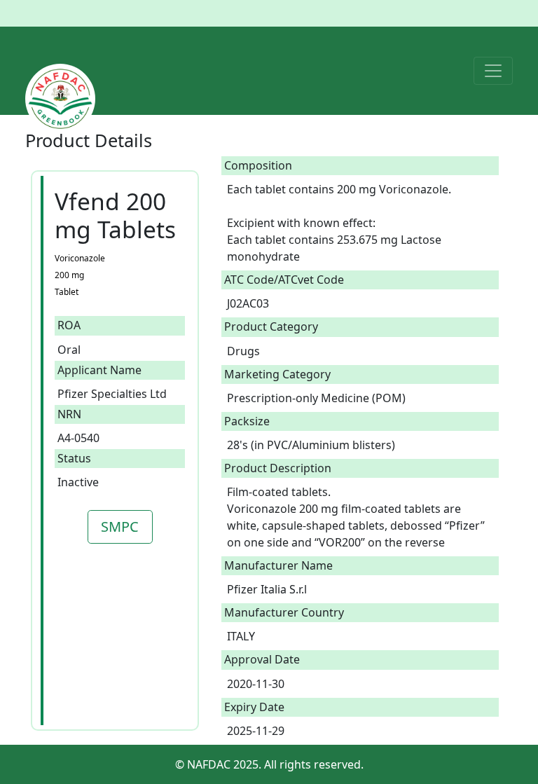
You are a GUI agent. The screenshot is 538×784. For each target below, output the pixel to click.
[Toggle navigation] (493, 71)
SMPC (120, 526)
